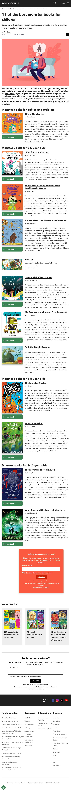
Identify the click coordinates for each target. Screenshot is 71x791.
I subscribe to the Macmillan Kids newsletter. (38, 573)
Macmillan (56, 731)
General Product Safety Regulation (9, 763)
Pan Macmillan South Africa (45, 724)
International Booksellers (28, 741)
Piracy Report (29, 724)
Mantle (55, 749)
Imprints (57, 713)
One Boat (56, 752)
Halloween (10, 93)
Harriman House (58, 728)
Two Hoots (56, 765)
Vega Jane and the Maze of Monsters (45, 510)
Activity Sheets (29, 731)
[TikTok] (61, 700)
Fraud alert (28, 745)
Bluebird (56, 718)
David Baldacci (58, 522)
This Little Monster (35, 114)
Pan (54, 755)
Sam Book (7, 32)
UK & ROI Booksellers (28, 735)
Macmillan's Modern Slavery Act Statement (12, 743)
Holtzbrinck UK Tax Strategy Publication (11, 749)
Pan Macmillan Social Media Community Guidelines (11, 769)
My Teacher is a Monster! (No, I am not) (46, 312)
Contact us (28, 718)
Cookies (9, 783)
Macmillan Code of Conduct (11, 728)
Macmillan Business (59, 734)
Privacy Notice (20, 783)
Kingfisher (56, 724)
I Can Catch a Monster (36, 152)
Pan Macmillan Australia (43, 719)
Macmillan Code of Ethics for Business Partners (11, 732)
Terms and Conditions (35, 783)
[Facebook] (53, 700)
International (45, 713)
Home (3, 9)
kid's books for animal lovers (14, 101)
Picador (55, 759)
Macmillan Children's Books (60, 739)
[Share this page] (67, 34)
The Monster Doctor (35, 383)
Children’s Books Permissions (11, 753)
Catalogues (28, 728)
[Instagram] (57, 700)
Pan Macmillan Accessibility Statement (11, 758)
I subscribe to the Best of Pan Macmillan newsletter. (25, 676)
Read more (31, 268)
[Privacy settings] (3, 787)
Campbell (56, 721)
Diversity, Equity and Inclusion (12, 724)
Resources (29, 713)
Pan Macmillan (10, 713)
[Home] (10, 3)
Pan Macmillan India (45, 729)
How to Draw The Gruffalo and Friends (45, 220)
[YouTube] (66, 700)
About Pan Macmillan (9, 718)
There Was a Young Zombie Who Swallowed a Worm (42, 187)
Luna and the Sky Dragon (38, 277)
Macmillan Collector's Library (60, 744)
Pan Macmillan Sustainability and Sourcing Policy (13, 738)
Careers (27, 721)
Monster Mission (34, 423)
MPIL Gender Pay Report (10, 721)
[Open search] (55, 3)
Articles (10, 9)
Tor (54, 762)
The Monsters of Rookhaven (40, 469)
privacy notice (31, 583)
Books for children (19, 9)
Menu (63, 3)
